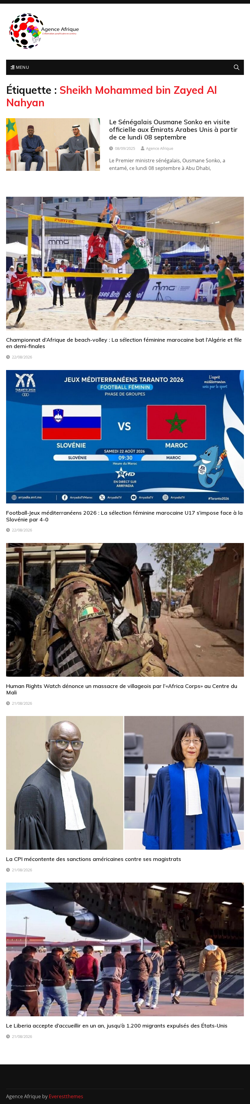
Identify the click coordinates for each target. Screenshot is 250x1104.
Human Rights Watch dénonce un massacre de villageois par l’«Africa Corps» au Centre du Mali (121, 689)
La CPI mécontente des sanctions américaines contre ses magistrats (93, 858)
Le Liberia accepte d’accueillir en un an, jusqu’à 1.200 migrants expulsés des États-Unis (116, 1025)
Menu (21, 67)
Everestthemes (66, 1096)
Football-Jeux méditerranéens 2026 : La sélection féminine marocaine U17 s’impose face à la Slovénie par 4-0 (124, 516)
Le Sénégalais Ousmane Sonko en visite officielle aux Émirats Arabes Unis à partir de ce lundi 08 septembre (173, 129)
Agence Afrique (159, 148)
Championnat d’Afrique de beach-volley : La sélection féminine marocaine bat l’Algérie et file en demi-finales (124, 343)
